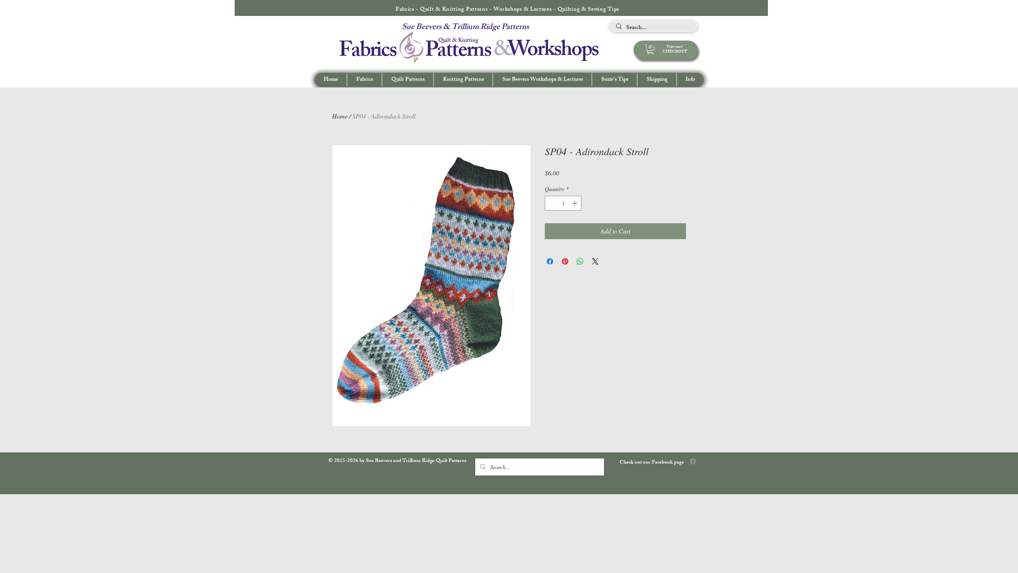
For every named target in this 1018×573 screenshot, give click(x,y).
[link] (650, 49)
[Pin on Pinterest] (565, 261)
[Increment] (575, 203)
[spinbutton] (563, 203)
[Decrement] (551, 203)
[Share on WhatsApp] (580, 261)
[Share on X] (595, 261)
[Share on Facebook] (550, 261)
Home (340, 116)
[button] (690, 80)
